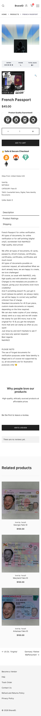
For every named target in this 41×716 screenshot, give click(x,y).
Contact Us (7, 688)
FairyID (23, 522)
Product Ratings (10, 218)
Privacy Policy (8, 698)
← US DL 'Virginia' (9, 651)
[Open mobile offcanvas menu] (37, 5)
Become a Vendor (9, 671)
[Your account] (26, 5)
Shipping (7, 224)
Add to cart (20, 143)
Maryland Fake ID (20, 578)
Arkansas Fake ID (20, 631)
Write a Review (20, 428)
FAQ (3, 677)
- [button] (8, 131)
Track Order (7, 682)
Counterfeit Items (13, 192)
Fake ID (14, 189)
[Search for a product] (3, 5)
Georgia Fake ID (20, 525)
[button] (36, 75)
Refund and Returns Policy (13, 693)
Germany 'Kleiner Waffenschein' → (32, 653)
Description (8, 212)
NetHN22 (20, 57)
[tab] (20, 213)
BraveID (19, 5)
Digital (22, 192)
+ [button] (33, 131)
